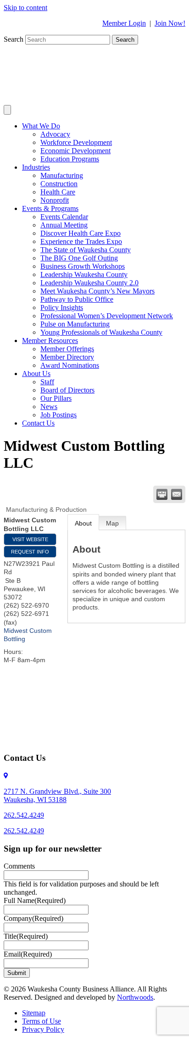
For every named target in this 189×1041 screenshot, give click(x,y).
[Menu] (7, 110)
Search (14, 39)
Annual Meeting (64, 225)
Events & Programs (50, 208)
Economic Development (75, 151)
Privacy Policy (43, 1029)
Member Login (124, 23)
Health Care (57, 192)
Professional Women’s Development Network (106, 316)
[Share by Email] (176, 494)
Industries (36, 167)
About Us (36, 373)
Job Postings (58, 415)
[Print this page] (161, 494)
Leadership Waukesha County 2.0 (89, 283)
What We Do (41, 126)
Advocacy (55, 134)
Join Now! (170, 23)
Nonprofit (54, 200)
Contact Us (38, 423)
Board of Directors (67, 390)
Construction (59, 184)
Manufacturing (61, 175)
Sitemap (33, 1013)
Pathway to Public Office (76, 299)
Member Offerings (67, 349)
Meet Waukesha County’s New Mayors (97, 291)
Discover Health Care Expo (80, 233)
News (48, 406)
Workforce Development (76, 142)
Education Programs (69, 159)
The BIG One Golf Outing (79, 258)
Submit (16, 972)
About (83, 523)
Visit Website (30, 539)
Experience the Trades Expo (81, 241)
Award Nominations (69, 365)
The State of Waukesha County (85, 250)
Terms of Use (41, 1021)
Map (112, 523)
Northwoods (135, 997)
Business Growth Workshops (82, 266)
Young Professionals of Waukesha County (101, 332)
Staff (47, 382)
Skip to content (25, 7)
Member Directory (67, 357)
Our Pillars (56, 398)
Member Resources (50, 340)
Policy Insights (61, 307)
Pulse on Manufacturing (75, 324)
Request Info (30, 551)
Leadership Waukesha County (84, 274)
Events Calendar (64, 217)
